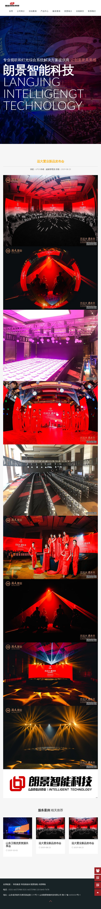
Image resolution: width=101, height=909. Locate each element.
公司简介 (21, 11)
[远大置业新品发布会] (17, 828)
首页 (11, 11)
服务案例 (56, 11)
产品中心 (45, 11)
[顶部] (97, 892)
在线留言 (80, 11)
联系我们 (92, 11)
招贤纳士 (68, 11)
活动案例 (33, 11)
